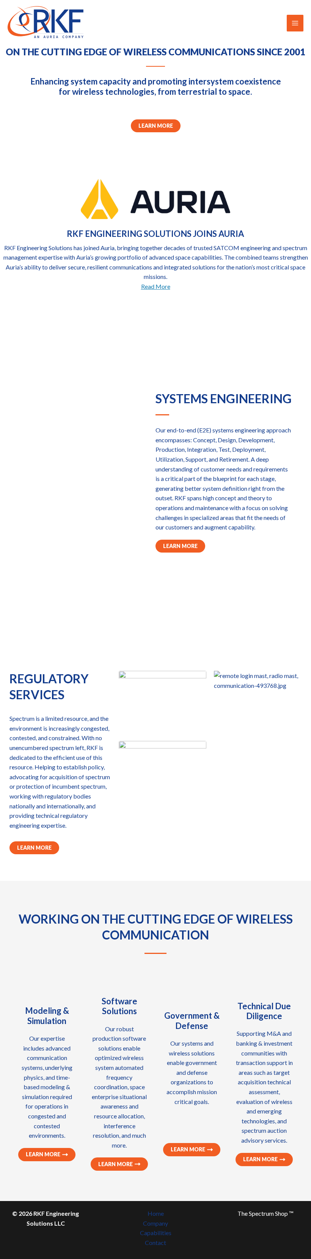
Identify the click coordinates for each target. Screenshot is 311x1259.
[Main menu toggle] (295, 23)
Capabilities (155, 1232)
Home (156, 1213)
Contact (155, 1242)
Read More (155, 286)
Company (155, 1223)
